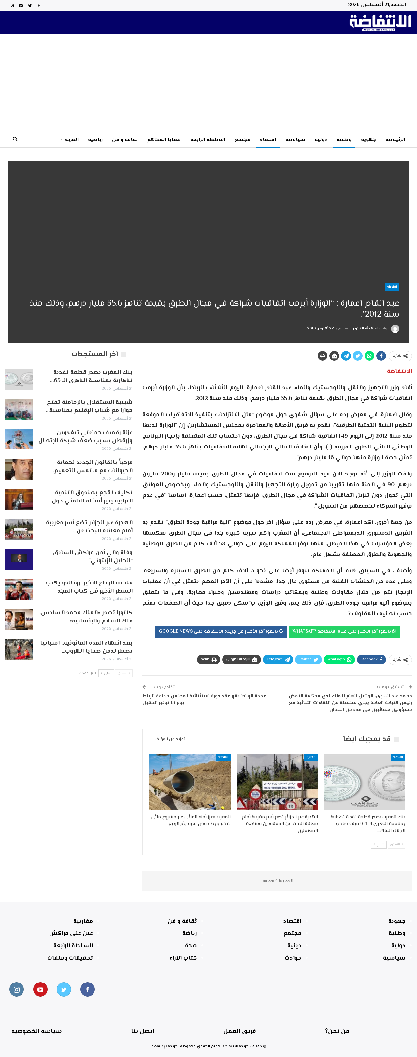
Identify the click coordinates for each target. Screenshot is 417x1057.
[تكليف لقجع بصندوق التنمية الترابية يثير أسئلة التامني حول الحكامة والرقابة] (19, 499)
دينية (294, 946)
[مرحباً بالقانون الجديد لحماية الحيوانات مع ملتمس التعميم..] (19, 469)
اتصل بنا (142, 1031)
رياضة (189, 933)
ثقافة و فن (125, 140)
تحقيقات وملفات (70, 958)
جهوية (368, 140)
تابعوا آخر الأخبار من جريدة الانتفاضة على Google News (219, 631)
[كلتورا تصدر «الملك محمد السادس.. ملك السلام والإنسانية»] (19, 619)
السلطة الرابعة (207, 140)
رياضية (95, 140)
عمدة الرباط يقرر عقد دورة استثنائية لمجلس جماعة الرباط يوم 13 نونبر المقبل (204, 699)
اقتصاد (268, 140)
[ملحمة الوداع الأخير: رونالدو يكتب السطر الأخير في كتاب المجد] (19, 589)
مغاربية (83, 921)
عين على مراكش (71, 933)
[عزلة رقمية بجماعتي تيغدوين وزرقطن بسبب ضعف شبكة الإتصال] (19, 439)
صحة (191, 946)
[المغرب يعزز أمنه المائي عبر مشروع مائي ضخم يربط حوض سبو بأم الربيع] (190, 782)
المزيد (72, 140)
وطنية (344, 140)
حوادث (293, 958)
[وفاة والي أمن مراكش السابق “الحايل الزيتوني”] (19, 559)
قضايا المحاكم (164, 140)
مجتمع (243, 140)
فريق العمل (239, 1031)
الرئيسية (395, 140)
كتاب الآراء (183, 958)
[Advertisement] (208, 83)
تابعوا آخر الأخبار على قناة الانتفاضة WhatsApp (342, 631)
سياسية (295, 140)
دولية (321, 140)
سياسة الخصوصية (36, 1031)
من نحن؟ (337, 1031)
